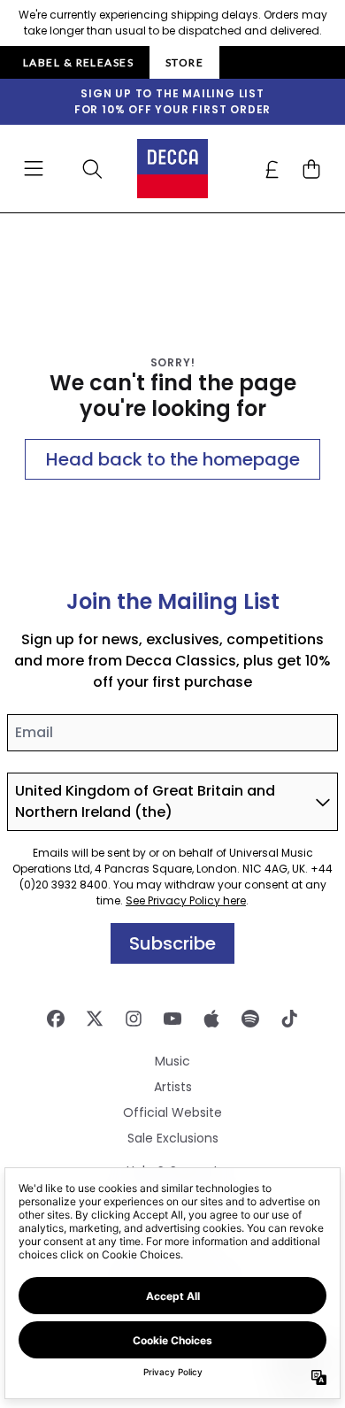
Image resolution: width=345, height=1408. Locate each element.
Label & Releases (78, 62)
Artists (173, 1087)
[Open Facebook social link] (55, 1018)
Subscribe (172, 943)
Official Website (172, 1112)
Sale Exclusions (172, 1138)
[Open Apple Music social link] (211, 1018)
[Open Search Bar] (91, 169)
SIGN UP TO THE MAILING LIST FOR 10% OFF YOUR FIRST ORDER (172, 101)
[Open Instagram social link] (133, 1018)
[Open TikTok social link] (289, 1018)
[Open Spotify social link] (250, 1018)
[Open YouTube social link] (172, 1018)
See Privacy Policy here (186, 900)
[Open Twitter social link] (94, 1018)
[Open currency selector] (272, 169)
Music (172, 1061)
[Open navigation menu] (33, 169)
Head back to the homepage (173, 459)
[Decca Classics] (172, 168)
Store (184, 62)
